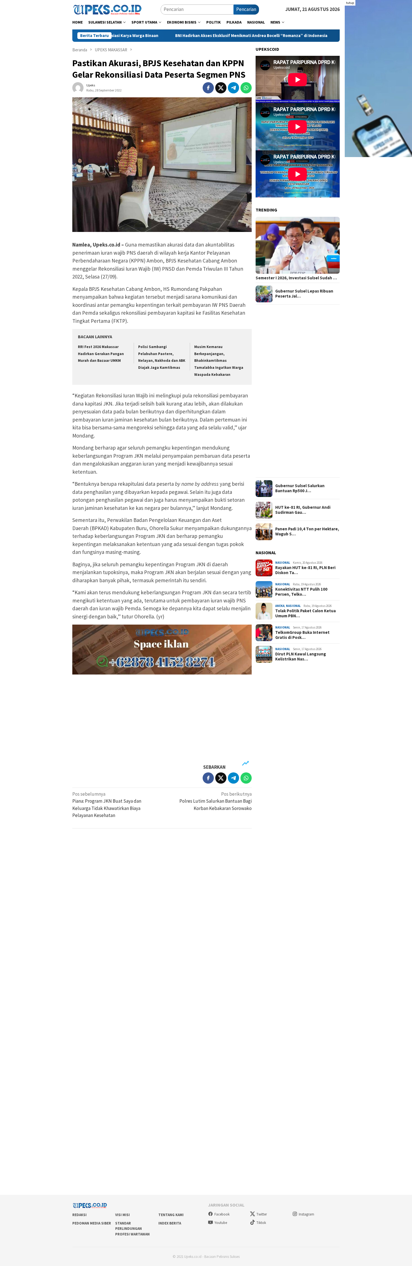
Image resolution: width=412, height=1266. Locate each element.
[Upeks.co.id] (107, 9)
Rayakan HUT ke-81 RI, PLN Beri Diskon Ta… (305, 570)
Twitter (261, 1214)
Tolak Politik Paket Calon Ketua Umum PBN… (305, 613)
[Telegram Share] (233, 87)
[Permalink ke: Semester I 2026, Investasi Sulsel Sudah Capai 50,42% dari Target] (298, 245)
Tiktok (261, 1222)
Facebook (222, 1214)
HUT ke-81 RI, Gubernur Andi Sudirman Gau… (302, 510)
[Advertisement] (162, 719)
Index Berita (169, 1223)
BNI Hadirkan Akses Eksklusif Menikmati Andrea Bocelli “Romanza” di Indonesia (190, 35)
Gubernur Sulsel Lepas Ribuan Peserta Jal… (304, 294)
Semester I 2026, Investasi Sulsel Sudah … (296, 278)
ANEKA (279, 606)
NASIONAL (282, 563)
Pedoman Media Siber (91, 1223)
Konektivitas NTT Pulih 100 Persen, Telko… (301, 592)
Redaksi (79, 1214)
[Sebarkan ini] (208, 87)
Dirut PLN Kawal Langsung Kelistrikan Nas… (300, 657)
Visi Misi (122, 1214)
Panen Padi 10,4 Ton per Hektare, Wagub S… (307, 532)
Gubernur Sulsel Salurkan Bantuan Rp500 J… (300, 489)
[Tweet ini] (220, 87)
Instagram (306, 1214)
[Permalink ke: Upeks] (78, 87)
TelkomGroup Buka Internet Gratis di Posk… (302, 635)
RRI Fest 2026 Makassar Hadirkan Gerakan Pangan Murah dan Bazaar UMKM (101, 353)
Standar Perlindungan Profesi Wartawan (132, 1229)
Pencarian (246, 9)
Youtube (220, 1222)
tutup (350, 3)
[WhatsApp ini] (246, 87)
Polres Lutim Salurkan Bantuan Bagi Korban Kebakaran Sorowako (215, 801)
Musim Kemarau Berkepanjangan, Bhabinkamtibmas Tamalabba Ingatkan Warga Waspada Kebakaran (218, 360)
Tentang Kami (171, 1214)
